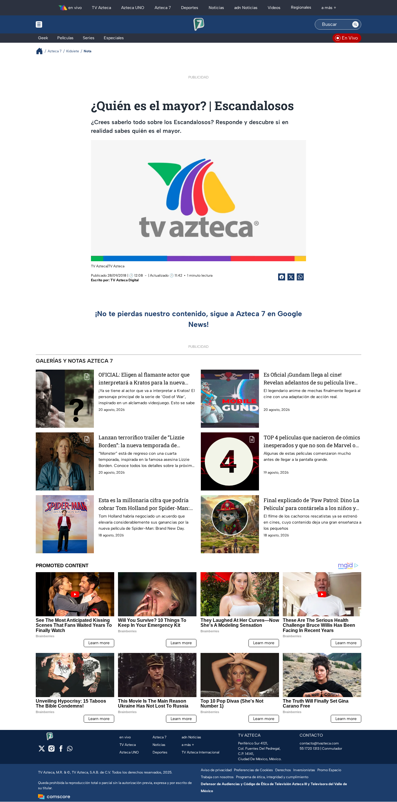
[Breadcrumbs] (42, 51)
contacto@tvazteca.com (319, 743)
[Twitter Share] (290, 276)
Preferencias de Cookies (253, 770)
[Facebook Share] (281, 276)
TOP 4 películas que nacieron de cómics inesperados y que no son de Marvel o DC (312, 441)
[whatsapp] (70, 750)
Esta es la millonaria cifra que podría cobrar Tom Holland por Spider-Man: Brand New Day (144, 504)
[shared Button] (300, 276)
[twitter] (41, 750)
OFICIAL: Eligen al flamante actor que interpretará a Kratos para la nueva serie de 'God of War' (144, 378)
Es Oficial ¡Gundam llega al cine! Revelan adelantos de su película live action (309, 378)
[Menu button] (59, 24)
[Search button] (355, 24)
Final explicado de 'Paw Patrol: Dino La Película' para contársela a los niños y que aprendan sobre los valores (311, 504)
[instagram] (51, 750)
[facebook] (61, 750)
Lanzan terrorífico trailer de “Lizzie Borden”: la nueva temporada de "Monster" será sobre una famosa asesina (141, 441)
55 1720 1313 (309, 748)
